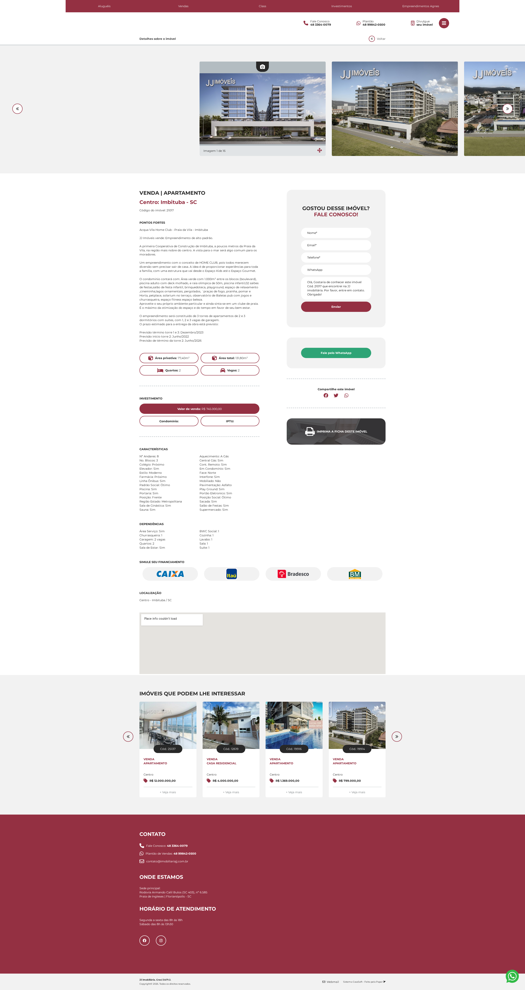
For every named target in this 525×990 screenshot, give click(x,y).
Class (262, 6)
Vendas (183, 6)
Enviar (336, 307)
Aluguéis (104, 6)
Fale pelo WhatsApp (336, 353)
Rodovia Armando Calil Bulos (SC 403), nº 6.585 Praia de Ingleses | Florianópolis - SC (173, 894)
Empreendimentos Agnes (420, 6)
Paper (379, 981)
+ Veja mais (168, 792)
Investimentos (341, 6)
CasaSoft (357, 981)
